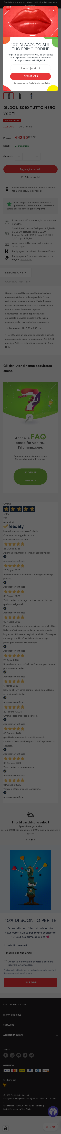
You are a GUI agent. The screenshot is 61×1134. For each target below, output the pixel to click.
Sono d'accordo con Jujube (32, 83)
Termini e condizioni (42, 83)
